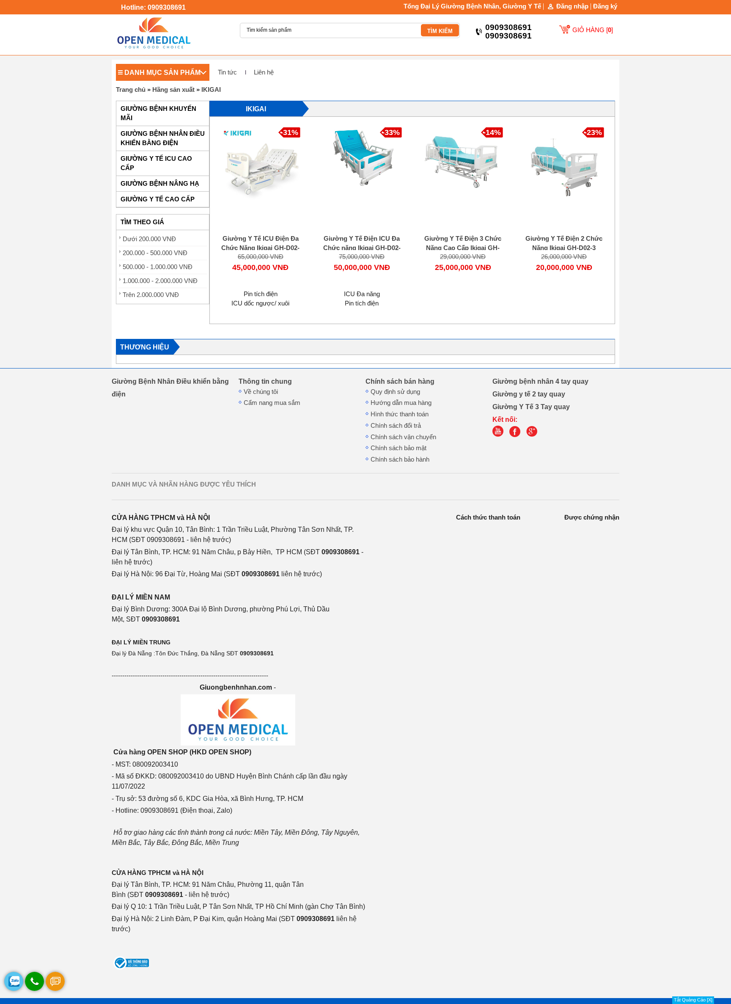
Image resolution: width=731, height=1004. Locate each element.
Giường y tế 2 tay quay (528, 394)
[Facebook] (517, 435)
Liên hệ (264, 72)
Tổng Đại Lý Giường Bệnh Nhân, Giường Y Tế (472, 6)
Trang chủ (131, 89)
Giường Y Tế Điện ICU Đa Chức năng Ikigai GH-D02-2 (362, 248)
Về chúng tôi (261, 391)
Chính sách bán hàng (400, 381)
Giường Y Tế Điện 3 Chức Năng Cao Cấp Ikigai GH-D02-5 (462, 248)
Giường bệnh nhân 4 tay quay (540, 381)
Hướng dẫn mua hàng (401, 402)
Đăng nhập (572, 6)
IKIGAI (211, 89)
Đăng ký (605, 6)
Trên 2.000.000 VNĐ (151, 295)
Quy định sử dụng (395, 391)
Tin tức (227, 72)
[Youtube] (500, 435)
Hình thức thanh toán (400, 414)
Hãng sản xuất (173, 89)
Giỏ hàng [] (592, 30)
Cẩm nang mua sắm (272, 402)
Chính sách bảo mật (398, 448)
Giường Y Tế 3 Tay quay (531, 406)
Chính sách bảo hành (400, 459)
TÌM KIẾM (440, 31)
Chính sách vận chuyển (403, 437)
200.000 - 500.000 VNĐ (155, 253)
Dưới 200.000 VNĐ (149, 239)
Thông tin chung (265, 381)
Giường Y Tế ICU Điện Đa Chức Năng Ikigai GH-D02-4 (260, 248)
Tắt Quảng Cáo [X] (693, 999)
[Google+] (533, 435)
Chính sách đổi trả (396, 425)
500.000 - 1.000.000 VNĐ (157, 267)
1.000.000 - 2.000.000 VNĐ (160, 281)
